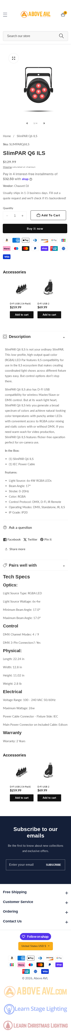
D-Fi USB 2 (43, 303)
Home (7, 136)
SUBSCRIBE (53, 864)
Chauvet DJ (21, 185)
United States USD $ (34, 946)
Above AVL (41, 978)
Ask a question (20, 527)
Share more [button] (17, 549)
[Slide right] (44, 123)
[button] (35, 565)
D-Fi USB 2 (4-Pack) (20, 303)
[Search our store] (61, 36)
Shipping (7, 167)
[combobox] (35, 36)
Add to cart (21, 314)
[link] (35, 991)
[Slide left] (26, 123)
